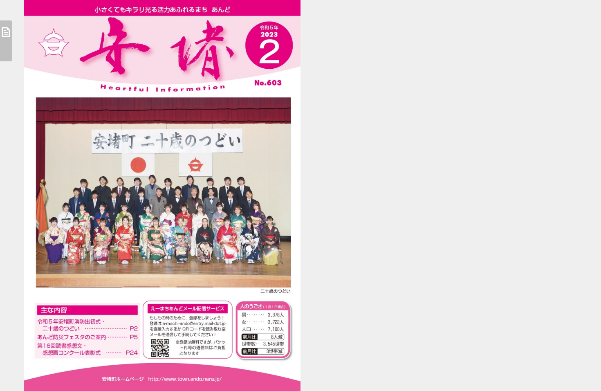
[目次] (6, 40)
